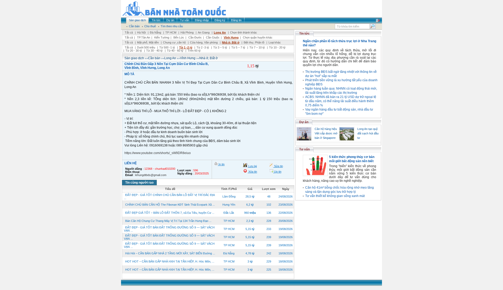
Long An (220, 32)
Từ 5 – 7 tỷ (238, 47)
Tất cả (129, 32)
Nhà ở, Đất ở (230, 42)
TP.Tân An (143, 37)
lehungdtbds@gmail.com (150, 175)
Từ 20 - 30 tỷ (133, 50)
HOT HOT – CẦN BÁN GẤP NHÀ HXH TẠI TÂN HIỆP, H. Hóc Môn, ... (169, 261)
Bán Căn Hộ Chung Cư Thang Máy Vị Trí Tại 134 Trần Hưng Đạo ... (168, 220)
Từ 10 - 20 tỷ (277, 47)
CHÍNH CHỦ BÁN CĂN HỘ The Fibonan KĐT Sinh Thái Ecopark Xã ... (170, 204)
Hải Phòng (187, 32)
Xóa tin (252, 171)
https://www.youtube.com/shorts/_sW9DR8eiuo (157, 153)
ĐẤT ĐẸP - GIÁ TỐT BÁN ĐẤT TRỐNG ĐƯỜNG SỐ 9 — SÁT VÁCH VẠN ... (169, 229)
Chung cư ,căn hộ (174, 42)
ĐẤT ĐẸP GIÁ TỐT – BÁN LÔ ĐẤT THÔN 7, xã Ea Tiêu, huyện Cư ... (169, 212)
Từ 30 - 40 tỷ (154, 50)
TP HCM (170, 32)
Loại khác (275, 42)
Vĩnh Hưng (231, 37)
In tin (221, 164)
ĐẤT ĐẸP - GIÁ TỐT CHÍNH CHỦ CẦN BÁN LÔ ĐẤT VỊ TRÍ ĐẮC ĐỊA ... (169, 196)
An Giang (204, 32)
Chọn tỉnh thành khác (243, 32)
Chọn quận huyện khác (257, 37)
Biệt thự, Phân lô (254, 42)
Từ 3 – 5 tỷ (220, 47)
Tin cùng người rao (139, 182)
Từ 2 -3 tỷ (202, 47)
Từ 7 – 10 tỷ (257, 47)
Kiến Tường (161, 37)
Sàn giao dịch (134, 58)
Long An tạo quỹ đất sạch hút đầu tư (368, 133)
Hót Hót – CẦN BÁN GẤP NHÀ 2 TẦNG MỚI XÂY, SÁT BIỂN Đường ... (170, 253)
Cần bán (154, 58)
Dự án (303, 122)
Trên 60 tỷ (194, 50)
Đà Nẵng (155, 32)
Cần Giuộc (213, 37)
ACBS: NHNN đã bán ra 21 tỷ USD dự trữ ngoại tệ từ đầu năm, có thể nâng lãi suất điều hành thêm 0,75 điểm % (340, 101)
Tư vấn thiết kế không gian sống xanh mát (335, 196)
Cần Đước (195, 37)
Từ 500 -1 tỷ (167, 47)
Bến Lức (178, 37)
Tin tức (304, 33)
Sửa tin (278, 166)
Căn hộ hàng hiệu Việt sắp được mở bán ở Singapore (326, 133)
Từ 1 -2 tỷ (185, 47)
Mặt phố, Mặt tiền (148, 42)
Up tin (277, 171)
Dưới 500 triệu (146, 47)
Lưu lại (252, 166)
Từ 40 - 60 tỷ (175, 50)
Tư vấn (304, 149)
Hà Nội (141, 32)
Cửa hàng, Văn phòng (204, 42)
